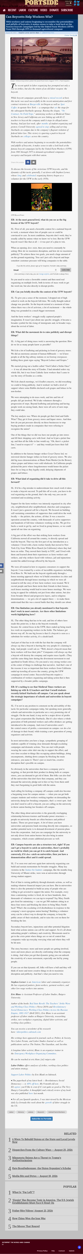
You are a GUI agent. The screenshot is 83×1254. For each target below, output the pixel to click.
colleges (27, 136)
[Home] (41, 2)
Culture (33, 10)
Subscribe (67, 10)
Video (43, 10)
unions (30, 1112)
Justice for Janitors (33, 869)
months (44, 123)
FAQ (53, 1251)
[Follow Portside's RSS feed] (78, 5)
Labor (22, 10)
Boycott (41, 1112)
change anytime (44, 274)
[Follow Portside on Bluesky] (78, 2)
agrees (17, 1086)
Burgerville (35, 104)
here (31, 1093)
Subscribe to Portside (41, 1118)
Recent (12, 10)
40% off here (33, 1083)
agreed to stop (42, 126)
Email (16, 270)
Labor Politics (48, 33)
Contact (62, 1251)
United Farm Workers (56, 1112)
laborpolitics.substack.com (29, 1031)
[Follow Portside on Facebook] (75, 2)
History (21, 1112)
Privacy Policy (42, 1251)
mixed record (56, 97)
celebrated (31, 175)
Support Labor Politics (21, 1074)
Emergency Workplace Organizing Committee (35, 1053)
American (36, 981)
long (19, 175)
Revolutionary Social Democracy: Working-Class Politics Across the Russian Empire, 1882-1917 (39, 1010)
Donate (54, 10)
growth (48, 1102)
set (55, 107)
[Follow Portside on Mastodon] (75, 5)
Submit (71, 1251)
